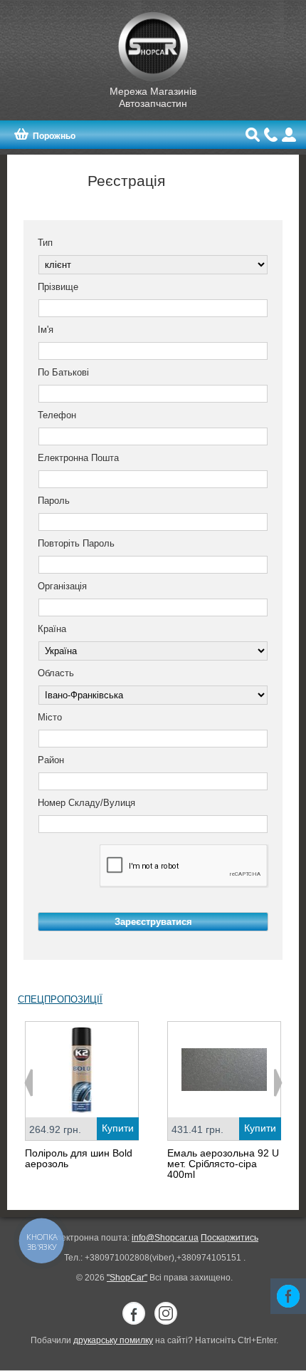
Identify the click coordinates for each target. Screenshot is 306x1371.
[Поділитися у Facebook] (288, 1296)
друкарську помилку (113, 1340)
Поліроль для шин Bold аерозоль (78, 1158)
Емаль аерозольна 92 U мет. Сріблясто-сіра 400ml (223, 1163)
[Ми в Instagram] (165, 1313)
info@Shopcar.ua (165, 1238)
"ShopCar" (127, 1278)
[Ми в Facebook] (133, 1313)
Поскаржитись (229, 1238)
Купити (118, 1128)
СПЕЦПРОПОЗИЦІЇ (60, 999)
